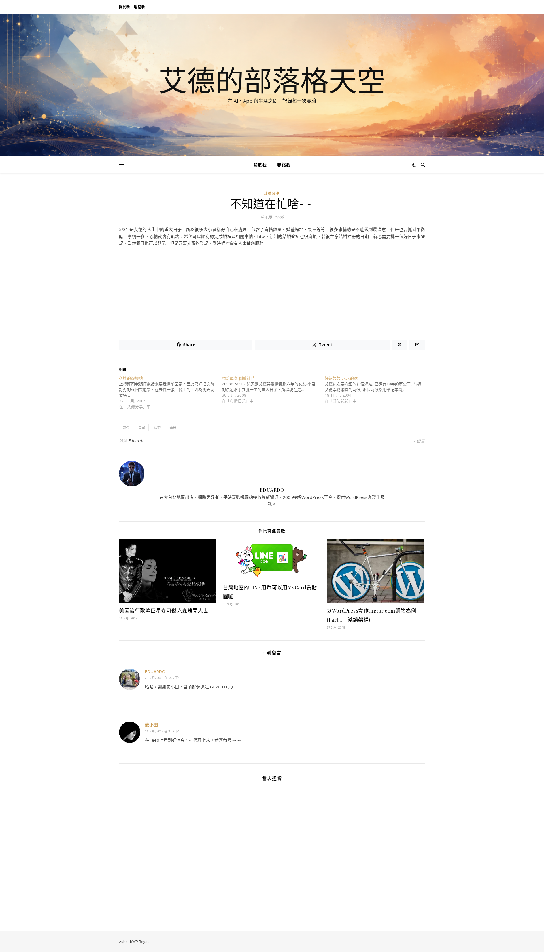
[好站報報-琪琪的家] (376, 389)
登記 (141, 427)
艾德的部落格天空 (272, 80)
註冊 (172, 427)
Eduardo (137, 440)
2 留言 (419, 441)
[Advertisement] (272, 291)
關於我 (124, 7)
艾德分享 (272, 193)
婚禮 (126, 427)
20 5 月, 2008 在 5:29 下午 (163, 678)
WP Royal (140, 941)
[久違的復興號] (170, 392)
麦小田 (151, 725)
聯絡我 (139, 7)
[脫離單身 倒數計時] (273, 389)
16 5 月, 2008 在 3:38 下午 (163, 731)
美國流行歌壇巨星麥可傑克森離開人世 (163, 610)
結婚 (157, 427)
